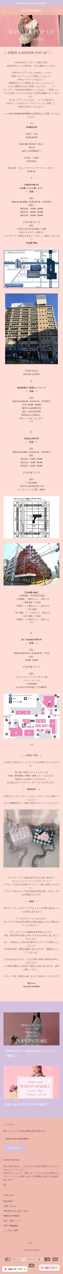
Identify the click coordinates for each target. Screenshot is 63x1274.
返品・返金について (13, 1220)
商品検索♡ (9, 1201)
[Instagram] (5, 1185)
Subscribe (14, 1148)
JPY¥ (30, 1243)
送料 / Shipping (11, 1225)
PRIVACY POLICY (12, 1215)
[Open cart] (59, 10)
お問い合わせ (10, 1206)
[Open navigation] (4, 11)
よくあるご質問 (11, 1230)
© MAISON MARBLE (31, 1250)
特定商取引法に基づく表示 (16, 1210)
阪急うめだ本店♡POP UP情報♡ (26, 1104)
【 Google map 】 (32, 592)
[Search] (54, 11)
